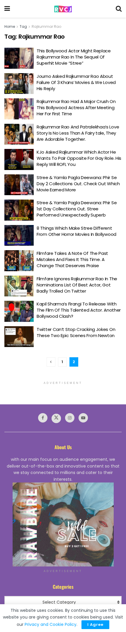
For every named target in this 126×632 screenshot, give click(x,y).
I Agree (95, 624)
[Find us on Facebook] (42, 418)
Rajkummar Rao (46, 26)
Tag (23, 26)
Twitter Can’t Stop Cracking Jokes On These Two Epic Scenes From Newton (76, 332)
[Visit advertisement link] (63, 524)
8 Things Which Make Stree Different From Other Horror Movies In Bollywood (76, 231)
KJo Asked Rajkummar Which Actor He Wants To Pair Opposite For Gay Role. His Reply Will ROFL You (79, 158)
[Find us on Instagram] (69, 418)
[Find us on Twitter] (56, 418)
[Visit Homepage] (63, 9)
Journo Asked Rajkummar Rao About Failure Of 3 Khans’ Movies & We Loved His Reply (76, 82)
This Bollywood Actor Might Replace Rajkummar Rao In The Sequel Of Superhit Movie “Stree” (74, 57)
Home (9, 26)
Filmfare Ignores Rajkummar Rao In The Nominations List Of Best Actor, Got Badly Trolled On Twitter (77, 285)
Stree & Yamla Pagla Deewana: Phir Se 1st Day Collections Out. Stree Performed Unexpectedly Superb (77, 209)
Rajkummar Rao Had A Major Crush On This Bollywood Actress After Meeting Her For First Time (76, 107)
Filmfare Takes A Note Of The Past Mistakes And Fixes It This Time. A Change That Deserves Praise (72, 259)
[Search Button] (119, 9)
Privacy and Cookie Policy (50, 624)
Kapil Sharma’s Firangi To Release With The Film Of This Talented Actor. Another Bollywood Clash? (79, 310)
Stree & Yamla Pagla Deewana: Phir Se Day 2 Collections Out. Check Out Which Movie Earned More (78, 183)
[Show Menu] (7, 9)
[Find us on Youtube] (83, 418)
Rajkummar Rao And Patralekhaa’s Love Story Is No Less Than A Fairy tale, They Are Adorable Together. (78, 133)
